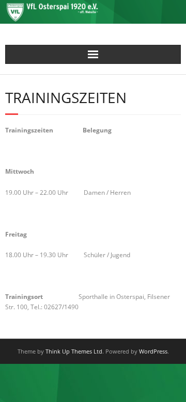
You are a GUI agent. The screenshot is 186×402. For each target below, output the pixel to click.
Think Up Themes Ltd (73, 351)
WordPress (153, 351)
